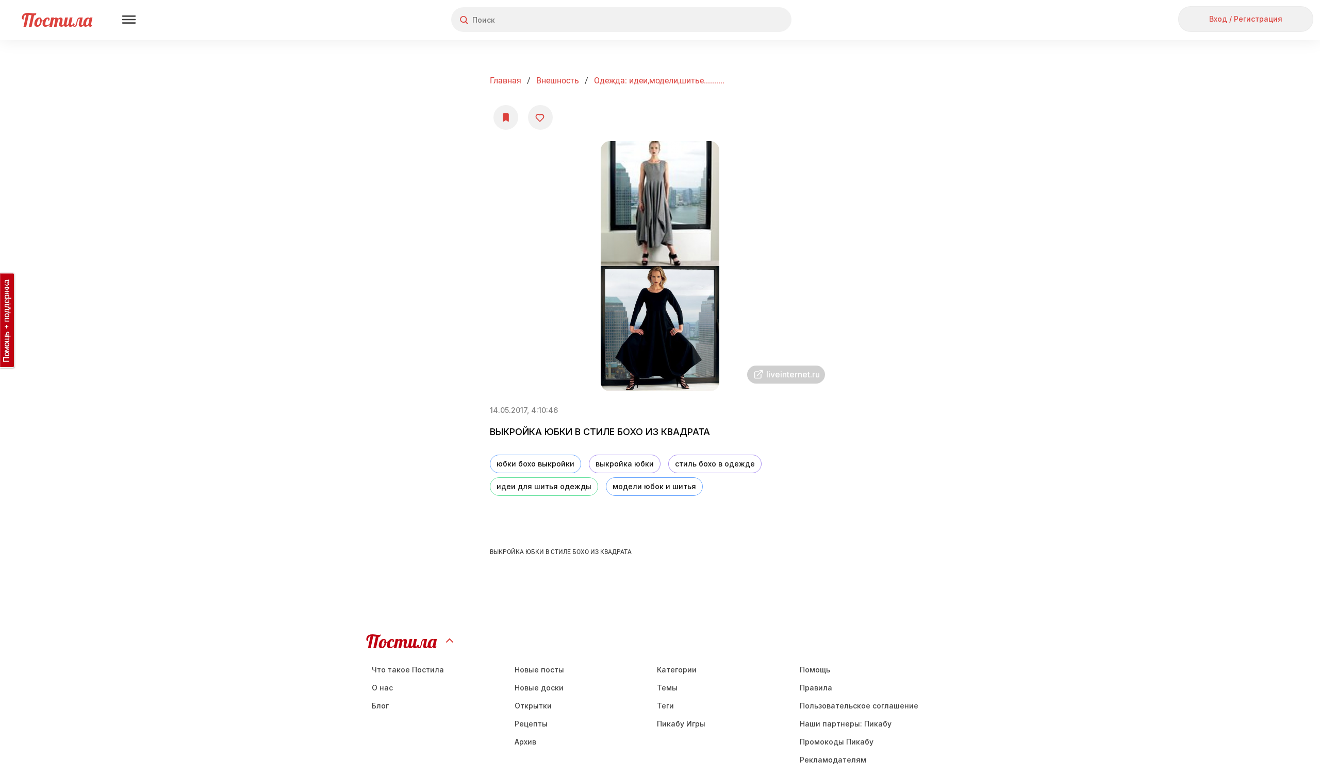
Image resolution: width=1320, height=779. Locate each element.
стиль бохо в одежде (715, 463)
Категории (677, 669)
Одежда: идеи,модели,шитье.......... (659, 80)
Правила (816, 687)
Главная (505, 80)
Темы (667, 687)
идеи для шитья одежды (544, 486)
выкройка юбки (625, 463)
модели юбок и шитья (654, 486)
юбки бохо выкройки (535, 463)
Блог (380, 705)
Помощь (815, 669)
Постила (57, 19)
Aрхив (525, 741)
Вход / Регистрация (1245, 18)
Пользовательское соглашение (859, 705)
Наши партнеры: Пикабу (846, 723)
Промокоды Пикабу (836, 741)
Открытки (533, 705)
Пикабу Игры (681, 723)
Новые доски (539, 687)
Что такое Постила (408, 669)
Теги (665, 705)
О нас (382, 687)
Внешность (557, 80)
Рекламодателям (833, 759)
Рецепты (531, 723)
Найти (744, 19)
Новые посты (539, 669)
